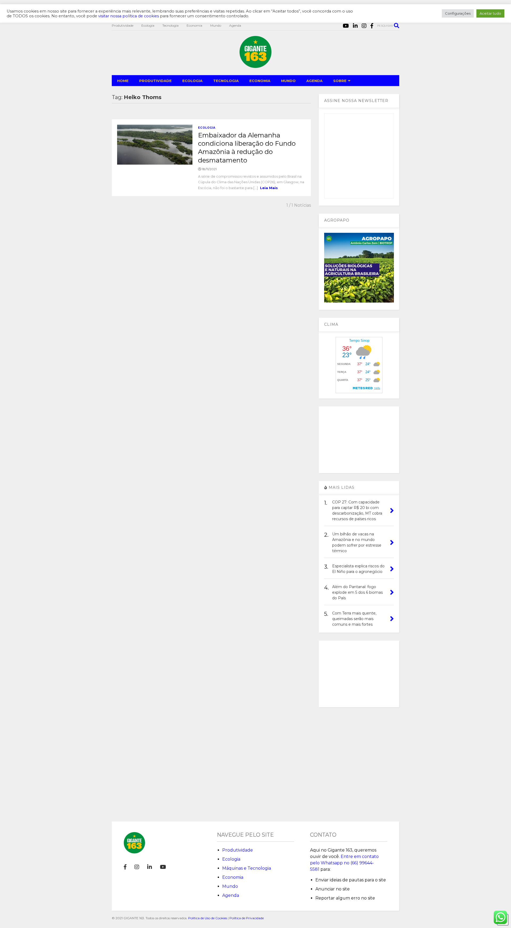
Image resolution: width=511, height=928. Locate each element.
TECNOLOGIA (226, 81)
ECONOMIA (259, 81)
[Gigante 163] (255, 65)
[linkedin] (355, 26)
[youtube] (346, 26)
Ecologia (147, 25)
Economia (194, 25)
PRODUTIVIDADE (155, 81)
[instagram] (364, 26)
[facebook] (371, 26)
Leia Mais (269, 188)
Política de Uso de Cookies (207, 918)
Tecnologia (170, 25)
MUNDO (288, 81)
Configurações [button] (458, 13)
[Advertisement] (359, 439)
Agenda (235, 25)
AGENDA (314, 81)
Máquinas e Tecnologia (246, 868)
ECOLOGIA (192, 81)
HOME (123, 81)
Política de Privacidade (246, 918)
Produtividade (122, 25)
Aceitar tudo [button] (490, 13)
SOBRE (340, 81)
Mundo (215, 25)
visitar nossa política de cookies (128, 16)
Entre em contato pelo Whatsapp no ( (344, 863)
